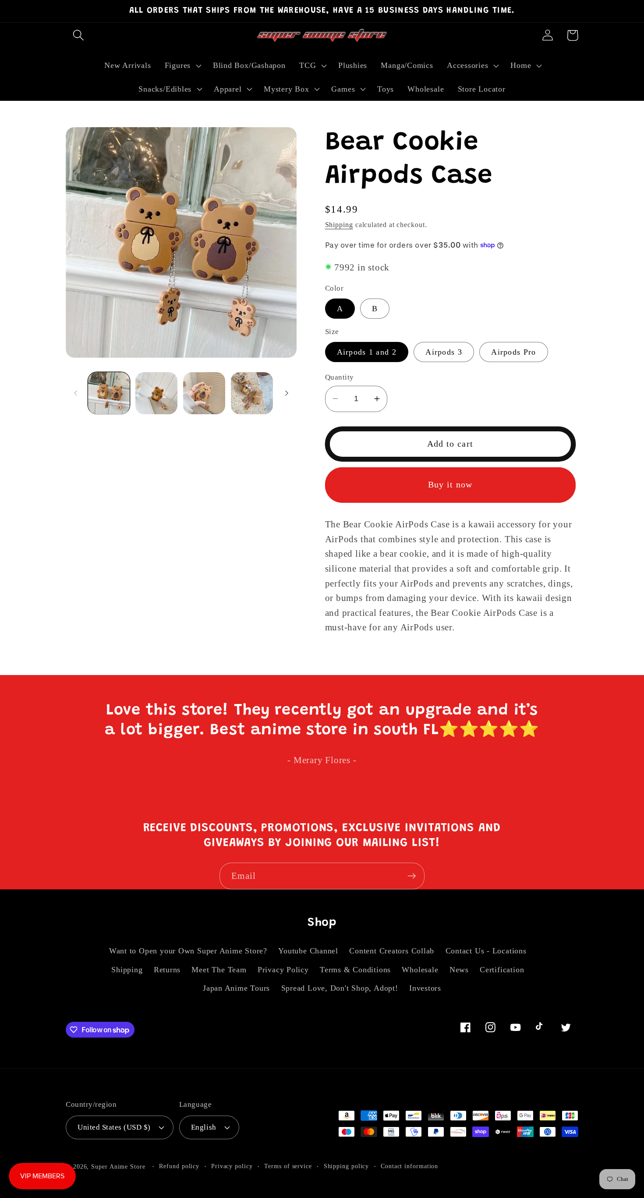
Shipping (339, 224)
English (203, 1127)
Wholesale (420, 969)
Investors (425, 988)
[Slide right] (287, 393)
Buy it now (450, 484)
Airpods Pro (513, 352)
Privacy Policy (283, 969)
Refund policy (179, 1166)
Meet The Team (218, 969)
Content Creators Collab (391, 950)
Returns (167, 969)
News (459, 969)
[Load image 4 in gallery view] (252, 393)
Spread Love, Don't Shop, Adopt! (339, 988)
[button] (78, 35)
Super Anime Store (118, 1166)
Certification (502, 969)
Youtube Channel (308, 950)
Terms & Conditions (355, 969)
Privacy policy (232, 1166)
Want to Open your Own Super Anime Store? (188, 950)
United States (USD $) (114, 1127)
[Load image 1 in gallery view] (109, 393)
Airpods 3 (443, 352)
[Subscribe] (411, 876)
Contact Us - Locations (486, 950)
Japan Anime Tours (236, 988)
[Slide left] (75, 393)
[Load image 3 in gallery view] (204, 393)
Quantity (339, 377)
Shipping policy (346, 1166)
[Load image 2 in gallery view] (156, 393)
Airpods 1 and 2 (367, 352)
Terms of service (288, 1166)
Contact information (409, 1166)
